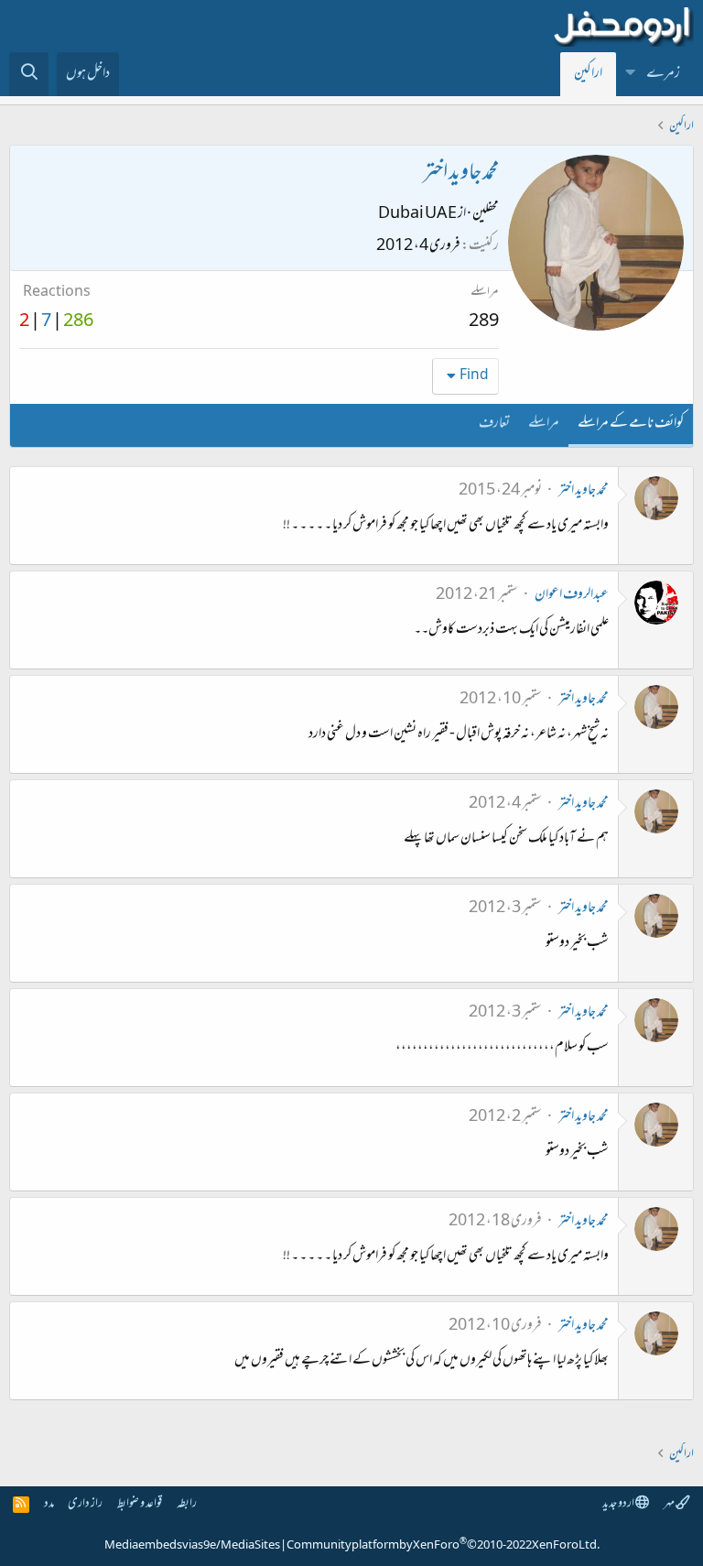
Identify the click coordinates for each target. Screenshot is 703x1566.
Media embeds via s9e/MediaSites (192, 1546)
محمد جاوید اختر (583, 491)
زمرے (663, 74)
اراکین (588, 74)
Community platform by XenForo (443, 1546)
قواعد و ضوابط (139, 1504)
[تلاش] (29, 74)
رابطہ (187, 1504)
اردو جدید (618, 1504)
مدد (49, 1504)
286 (78, 322)
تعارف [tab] (494, 424)
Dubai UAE (417, 214)
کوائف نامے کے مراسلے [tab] (631, 424)
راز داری (85, 1504)
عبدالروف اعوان (572, 595)
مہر (670, 1504)
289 (484, 322)
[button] (630, 74)
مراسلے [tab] (543, 424)
